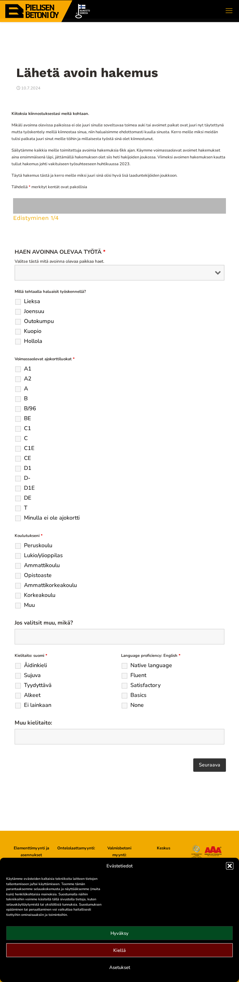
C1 (27, 428)
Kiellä (119, 950)
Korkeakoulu (39, 595)
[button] (230, 866)
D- (27, 478)
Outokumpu (39, 321)
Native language (151, 665)
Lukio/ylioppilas (43, 555)
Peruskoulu (38, 545)
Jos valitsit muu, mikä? (44, 623)
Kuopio (32, 331)
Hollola (33, 341)
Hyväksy (119, 933)
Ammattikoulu (42, 565)
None (137, 705)
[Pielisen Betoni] (48, 11)
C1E (29, 448)
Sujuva (32, 675)
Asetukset (119, 967)
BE (27, 418)
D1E (29, 488)
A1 (27, 369)
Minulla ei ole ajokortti (52, 518)
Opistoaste (38, 575)
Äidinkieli (35, 665)
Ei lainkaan (37, 705)
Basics (138, 695)
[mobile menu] (229, 11)
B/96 (30, 408)
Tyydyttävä (38, 685)
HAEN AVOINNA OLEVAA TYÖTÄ (60, 252)
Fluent (138, 675)
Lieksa (32, 301)
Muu (29, 605)
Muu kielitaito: (33, 723)
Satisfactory (145, 685)
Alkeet (32, 695)
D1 (27, 468)
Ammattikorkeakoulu (50, 585)
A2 (27, 378)
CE (27, 458)
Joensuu (34, 311)
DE (27, 498)
